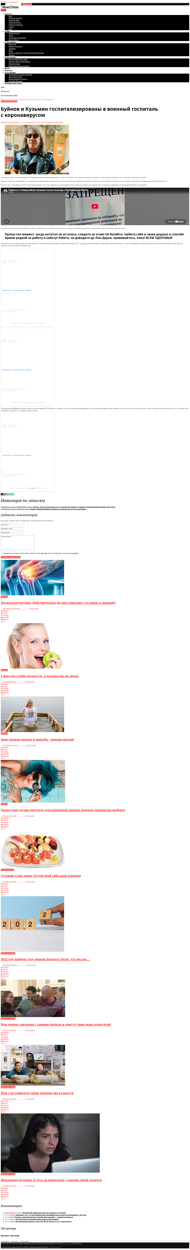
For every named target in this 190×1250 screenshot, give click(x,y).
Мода (11, 51)
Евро (10, 16)
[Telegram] (13, 494)
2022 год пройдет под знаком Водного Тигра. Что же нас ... (45, 959)
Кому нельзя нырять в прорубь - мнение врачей (37, 739)
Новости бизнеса (15, 18)
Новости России (15, 23)
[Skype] (10, 494)
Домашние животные (17, 38)
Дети (11, 36)
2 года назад (30, 608)
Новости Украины (16, 25)
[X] (2, 494)
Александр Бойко (9, 682)
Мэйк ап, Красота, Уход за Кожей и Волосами (26, 53)
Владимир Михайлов (10, 122)
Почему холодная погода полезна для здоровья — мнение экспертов (44, 1217)
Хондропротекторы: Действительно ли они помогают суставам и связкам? (58, 603)
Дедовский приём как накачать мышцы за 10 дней (44, 1213)
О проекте (5, 1241)
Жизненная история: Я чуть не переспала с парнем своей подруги (51, 1180)
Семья (7, 31)
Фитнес (12, 55)
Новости (8, 14)
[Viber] (5, 494)
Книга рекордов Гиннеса (18, 79)
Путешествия (14, 64)
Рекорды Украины (15, 81)
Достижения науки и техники (20, 75)
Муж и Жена (14, 40)
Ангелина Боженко (10, 745)
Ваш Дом (12, 44)
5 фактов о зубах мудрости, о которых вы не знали (40, 676)
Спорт (11, 27)
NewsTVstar (67, 1243)
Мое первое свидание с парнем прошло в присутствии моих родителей (56, 1024)
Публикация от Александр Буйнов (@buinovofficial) (27, 323)
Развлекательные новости (19, 66)
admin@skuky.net (54, 1247)
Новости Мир (14, 20)
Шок (10, 29)
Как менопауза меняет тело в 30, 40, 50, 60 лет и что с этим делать (43, 1221)
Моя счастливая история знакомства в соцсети (37, 1093)
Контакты (24, 1241)
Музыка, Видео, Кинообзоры (19, 62)
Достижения (10, 72)
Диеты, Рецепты (15, 46)
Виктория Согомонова (11, 608)
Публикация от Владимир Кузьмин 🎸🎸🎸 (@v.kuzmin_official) (27, 488)
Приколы (8, 70)
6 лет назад (25, 1030)
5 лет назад (29, 122)
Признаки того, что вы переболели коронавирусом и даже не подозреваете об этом (51, 1215)
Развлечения (10, 57)
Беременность (14, 33)
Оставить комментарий (54, 122)
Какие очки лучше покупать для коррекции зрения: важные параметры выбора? (63, 810)
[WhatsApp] (7, 494)
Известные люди (15, 77)
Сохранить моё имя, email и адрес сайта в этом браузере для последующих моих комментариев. (41, 553)
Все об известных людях (18, 59)
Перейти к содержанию (9, 2)
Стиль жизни (10, 42)
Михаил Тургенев (9, 816)
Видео (7, 68)
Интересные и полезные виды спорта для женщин (37, 1219)
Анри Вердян (10, 1213)
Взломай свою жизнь (13, 83)
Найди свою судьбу (8, 953)
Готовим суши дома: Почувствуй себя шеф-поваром (41, 876)
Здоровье (12, 49)
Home (3, 87)
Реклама (14, 1241)
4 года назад (25, 682)
